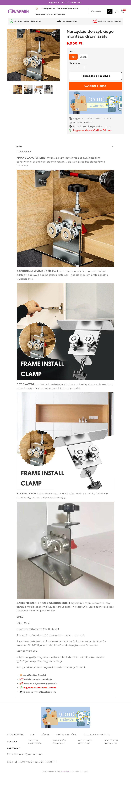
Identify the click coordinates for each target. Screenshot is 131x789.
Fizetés (95, 86)
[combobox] (100, 11)
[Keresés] (109, 11)
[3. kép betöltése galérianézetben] (38, 89)
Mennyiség (74, 63)
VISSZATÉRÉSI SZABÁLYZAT (59, 741)
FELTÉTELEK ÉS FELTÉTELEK (85, 741)
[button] (48, 8)
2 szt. (83, 56)
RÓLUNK (45, 734)
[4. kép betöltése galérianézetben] (48, 89)
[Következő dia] (57, 89)
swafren (65, 771)
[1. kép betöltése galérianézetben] (17, 89)
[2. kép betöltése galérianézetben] (28, 89)
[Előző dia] (10, 89)
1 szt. (73, 56)
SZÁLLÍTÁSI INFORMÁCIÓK (34, 741)
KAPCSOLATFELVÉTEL (66, 734)
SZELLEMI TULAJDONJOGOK (96, 734)
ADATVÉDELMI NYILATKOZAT (111, 741)
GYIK (32, 734)
